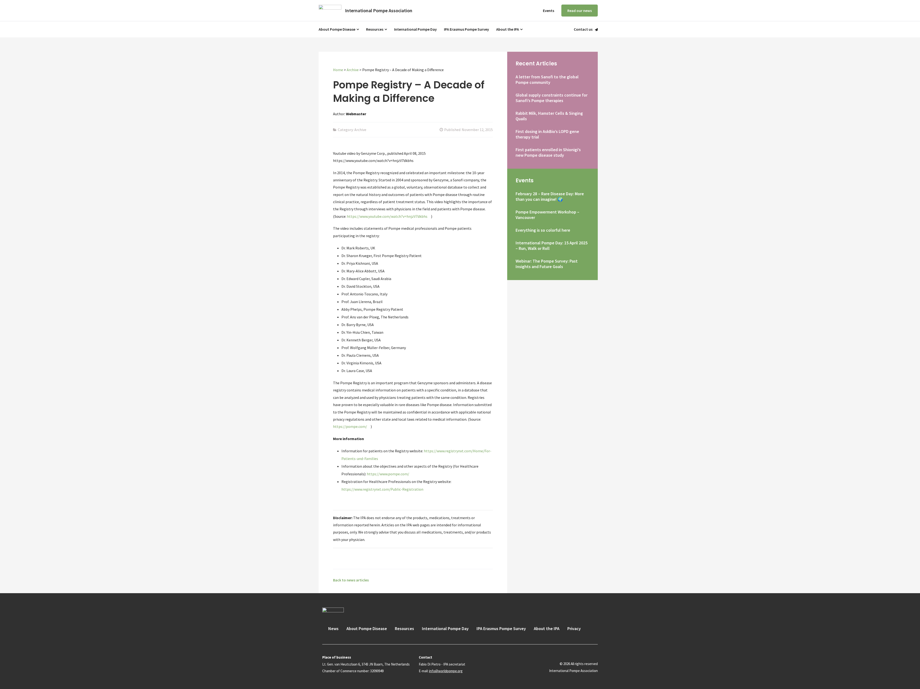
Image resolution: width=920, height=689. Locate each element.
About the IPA (507, 29)
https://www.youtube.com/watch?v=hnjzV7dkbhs (387, 216)
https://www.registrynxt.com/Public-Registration (382, 489)
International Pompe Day (415, 29)
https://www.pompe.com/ (388, 473)
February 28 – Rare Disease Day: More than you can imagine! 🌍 (550, 196)
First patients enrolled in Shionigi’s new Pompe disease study (548, 152)
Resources (374, 29)
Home (338, 69)
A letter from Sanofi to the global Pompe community (547, 79)
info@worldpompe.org (446, 671)
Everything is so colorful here (543, 230)
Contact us (583, 29)
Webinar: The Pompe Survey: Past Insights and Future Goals (547, 263)
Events (548, 10)
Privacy (574, 628)
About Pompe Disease (337, 29)
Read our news (579, 10)
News (333, 628)
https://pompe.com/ (350, 426)
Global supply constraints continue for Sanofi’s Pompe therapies (551, 97)
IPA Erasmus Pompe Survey (466, 29)
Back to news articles (351, 580)
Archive (353, 69)
